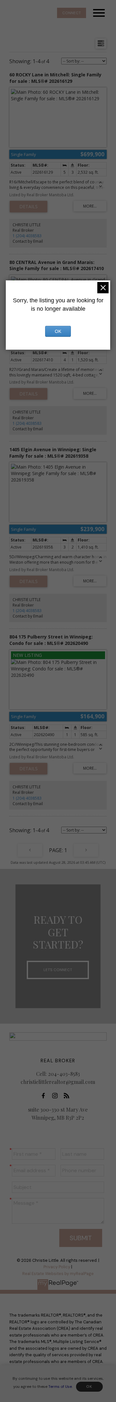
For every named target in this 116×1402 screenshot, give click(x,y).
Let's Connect (58, 970)
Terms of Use (60, 1386)
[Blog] (68, 1095)
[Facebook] (45, 1095)
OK (89, 1386)
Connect (71, 13)
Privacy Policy (57, 1267)
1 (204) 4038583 (27, 236)
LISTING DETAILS (28, 206)
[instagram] (56, 1095)
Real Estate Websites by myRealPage (58, 1273)
